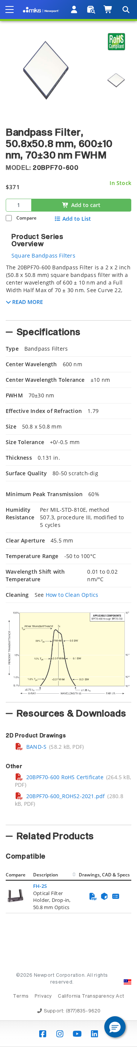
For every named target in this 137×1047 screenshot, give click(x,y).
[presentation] (68, 523)
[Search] (125, 9)
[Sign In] (74, 9)
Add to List (76, 218)
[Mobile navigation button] (9, 9)
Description (45, 874)
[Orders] (91, 9)
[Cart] (108, 9)
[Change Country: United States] (127, 982)
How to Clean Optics (72, 594)
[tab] (68, 290)
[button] (115, 1027)
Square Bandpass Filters (43, 255)
